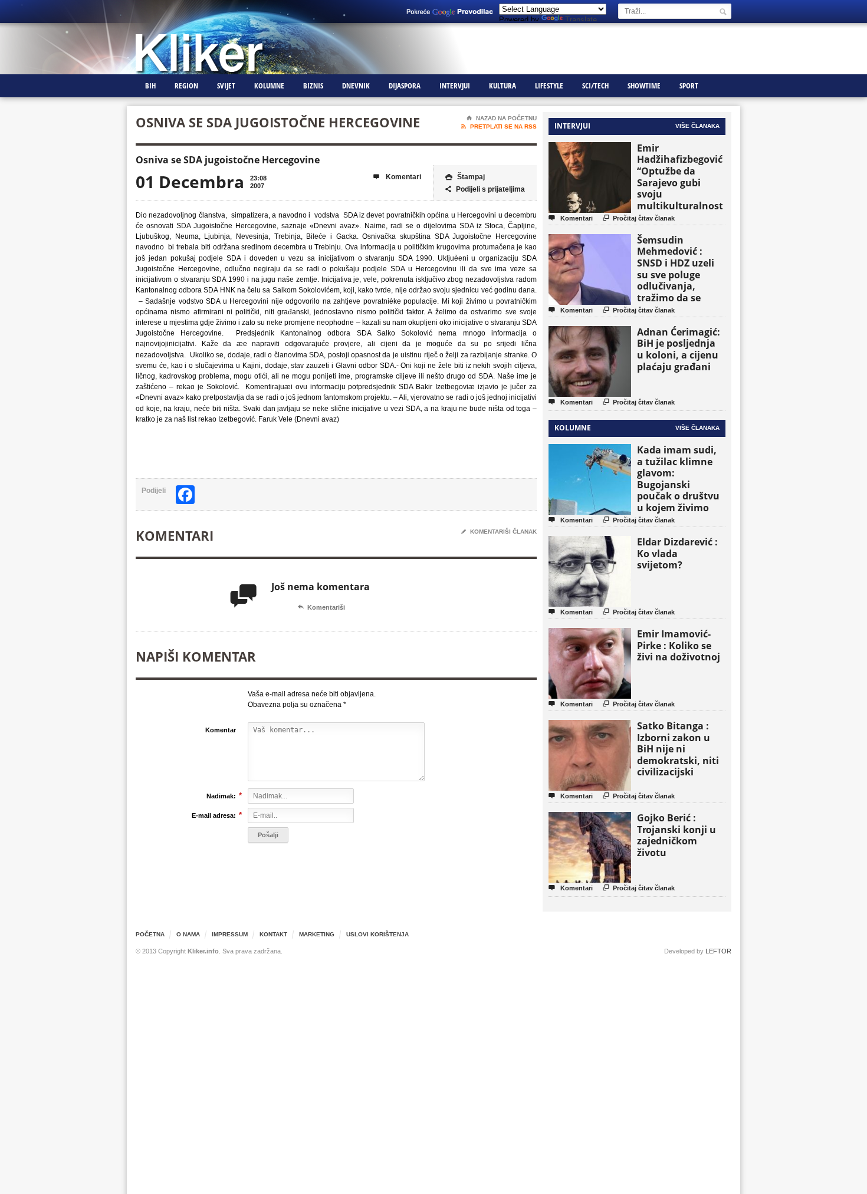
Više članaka (697, 126)
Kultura (502, 85)
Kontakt (273, 934)
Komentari (397, 177)
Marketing (316, 934)
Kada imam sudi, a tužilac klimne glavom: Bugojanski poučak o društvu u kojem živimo (678, 478)
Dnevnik (356, 85)
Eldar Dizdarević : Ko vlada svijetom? (677, 553)
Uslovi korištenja (377, 934)
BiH (150, 85)
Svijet (226, 85)
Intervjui (454, 85)
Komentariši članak (499, 531)
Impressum (230, 934)
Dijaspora (405, 85)
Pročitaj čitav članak (639, 218)
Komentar (220, 729)
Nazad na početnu (502, 118)
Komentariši (321, 607)
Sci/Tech (595, 85)
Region (186, 85)
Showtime (644, 85)
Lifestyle (549, 85)
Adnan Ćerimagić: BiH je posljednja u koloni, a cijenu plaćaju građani (678, 349)
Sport (688, 85)
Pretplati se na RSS (499, 126)
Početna (150, 934)
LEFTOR (718, 951)
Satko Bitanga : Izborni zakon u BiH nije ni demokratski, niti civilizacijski (678, 748)
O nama (188, 934)
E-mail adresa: (214, 815)
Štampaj (465, 177)
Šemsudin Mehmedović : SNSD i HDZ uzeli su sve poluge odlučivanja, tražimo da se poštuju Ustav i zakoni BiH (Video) (679, 280)
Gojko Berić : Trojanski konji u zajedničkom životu (676, 835)
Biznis (313, 85)
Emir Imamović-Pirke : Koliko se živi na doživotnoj (678, 645)
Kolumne (269, 85)
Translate (581, 19)
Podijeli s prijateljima (485, 189)
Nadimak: (221, 795)
